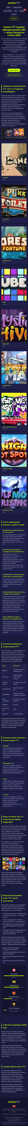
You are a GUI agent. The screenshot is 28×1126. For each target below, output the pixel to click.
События (14, 14)
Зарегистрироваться (14, 75)
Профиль (14, 18)
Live (16, 11)
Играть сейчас (14, 70)
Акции (8, 7)
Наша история (8, 11)
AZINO (14, 2)
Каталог (22, 11)
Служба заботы (17, 7)
